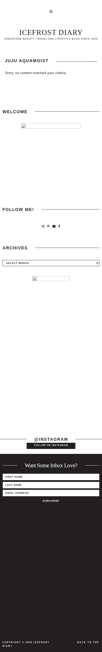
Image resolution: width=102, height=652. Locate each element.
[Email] (54, 226)
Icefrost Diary (51, 32)
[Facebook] (59, 226)
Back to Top (88, 642)
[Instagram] (43, 226)
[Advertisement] (51, 374)
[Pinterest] (48, 226)
